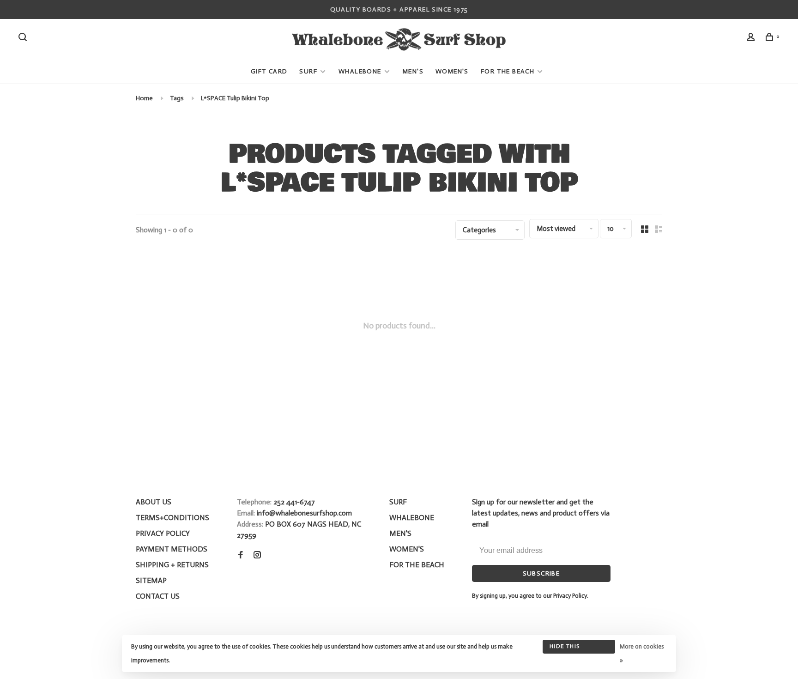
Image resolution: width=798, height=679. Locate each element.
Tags (177, 98)
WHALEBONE (361, 71)
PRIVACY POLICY (163, 533)
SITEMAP (151, 580)
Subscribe (541, 573)
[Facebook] (240, 555)
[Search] (24, 38)
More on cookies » (642, 653)
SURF (308, 71)
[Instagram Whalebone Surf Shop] (257, 555)
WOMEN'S (452, 71)
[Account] (752, 38)
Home (144, 98)
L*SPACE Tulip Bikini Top (235, 98)
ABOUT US (153, 501)
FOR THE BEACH (507, 71)
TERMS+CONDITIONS (172, 517)
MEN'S (413, 71)
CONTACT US (158, 596)
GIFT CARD (269, 71)
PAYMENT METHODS (171, 549)
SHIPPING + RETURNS (172, 564)
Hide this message (565, 648)
